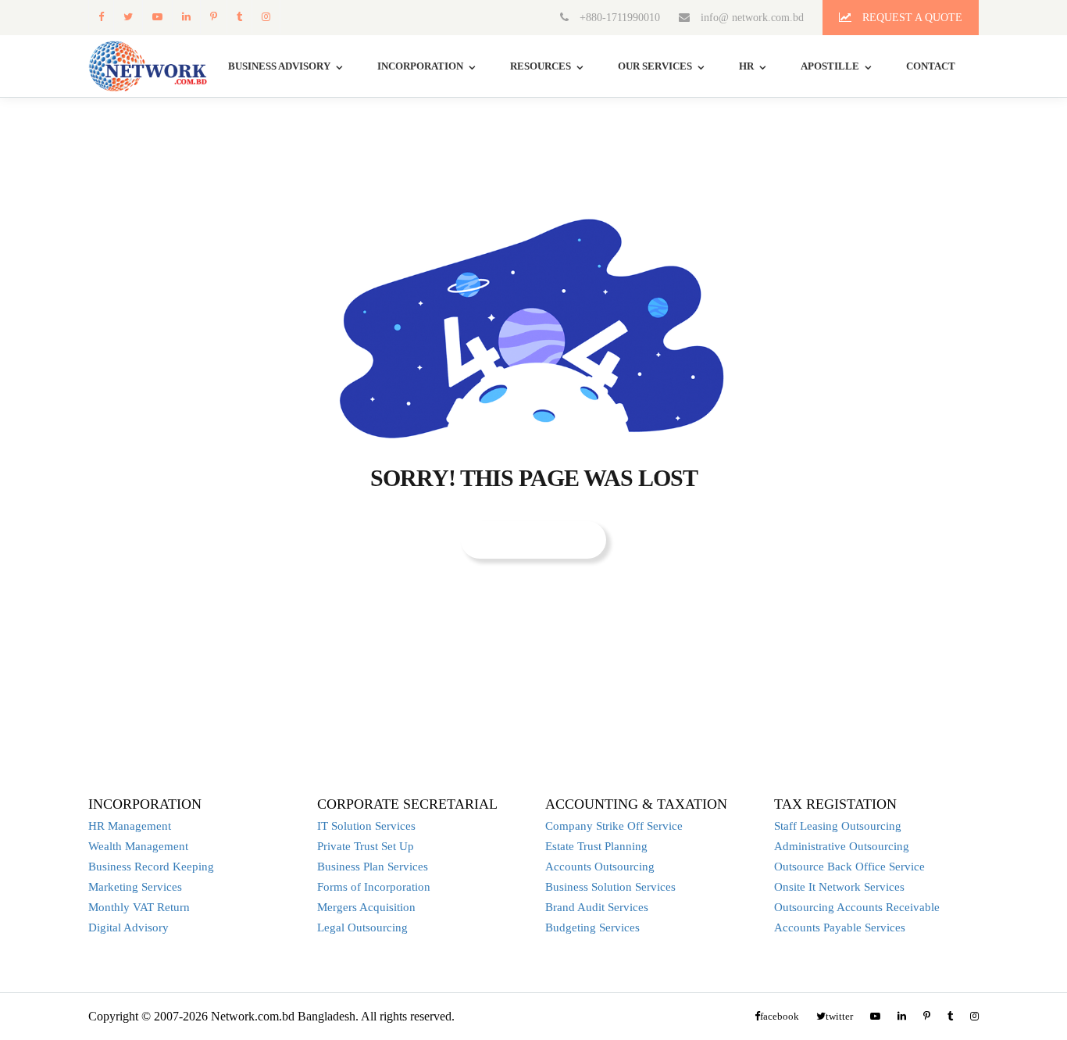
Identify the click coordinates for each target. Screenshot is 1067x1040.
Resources (540, 66)
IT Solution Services (366, 826)
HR (746, 66)
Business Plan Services (372, 866)
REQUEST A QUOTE (910, 17)
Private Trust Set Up (365, 846)
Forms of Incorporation (373, 887)
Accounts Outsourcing (600, 866)
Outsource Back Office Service (849, 866)
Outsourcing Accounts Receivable (857, 907)
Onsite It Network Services (839, 887)
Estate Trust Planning (596, 846)
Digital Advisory (128, 927)
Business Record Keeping (151, 866)
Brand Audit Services (596, 907)
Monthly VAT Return (139, 907)
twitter (127, 17)
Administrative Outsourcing (841, 846)
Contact (930, 66)
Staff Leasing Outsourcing (837, 826)
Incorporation (420, 66)
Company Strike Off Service (614, 826)
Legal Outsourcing (362, 927)
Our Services (655, 66)
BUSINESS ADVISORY (279, 66)
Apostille (830, 66)
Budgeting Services (592, 927)
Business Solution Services (610, 887)
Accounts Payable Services (839, 927)
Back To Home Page (533, 539)
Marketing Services (135, 887)
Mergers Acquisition (366, 907)
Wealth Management (138, 846)
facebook (100, 17)
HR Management (129, 826)
